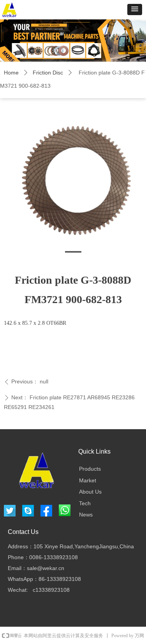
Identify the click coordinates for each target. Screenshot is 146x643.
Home (11, 72)
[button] (134, 9)
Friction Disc (48, 72)
